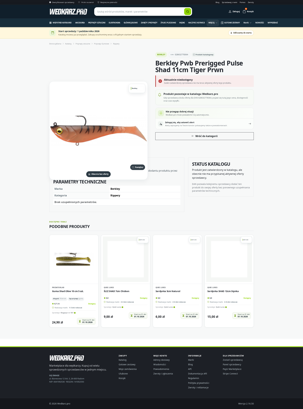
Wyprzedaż (273, 22)
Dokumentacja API (197, 373)
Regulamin (193, 378)
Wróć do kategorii (206, 136)
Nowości (259, 22)
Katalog (68, 43)
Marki (191, 359)
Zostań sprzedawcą (233, 359)
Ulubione (123, 373)
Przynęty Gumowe (101, 43)
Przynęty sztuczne (96, 22)
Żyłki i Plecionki (168, 22)
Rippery (116, 43)
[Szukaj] (187, 11)
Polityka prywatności (198, 382)
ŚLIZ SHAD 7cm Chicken (116, 291)
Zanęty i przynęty (149, 22)
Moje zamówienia (128, 368)
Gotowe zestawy (127, 364)
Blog (217, 2)
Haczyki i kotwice (196, 22)
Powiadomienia (161, 368)
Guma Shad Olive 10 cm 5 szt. (68, 291)
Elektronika (114, 22)
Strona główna (55, 43)
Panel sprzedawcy (232, 364)
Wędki (182, 22)
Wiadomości (159, 364)
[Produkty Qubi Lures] (143, 239)
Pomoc (242, 2)
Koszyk (122, 378)
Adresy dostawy (161, 359)
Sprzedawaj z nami (229, 2)
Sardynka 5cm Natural (168, 291)
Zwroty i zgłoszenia (163, 373)
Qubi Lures (109, 287)
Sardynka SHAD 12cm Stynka (223, 291)
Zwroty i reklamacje (198, 387)
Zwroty (251, 2)
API (190, 368)
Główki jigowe (131, 22)
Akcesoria (80, 22)
